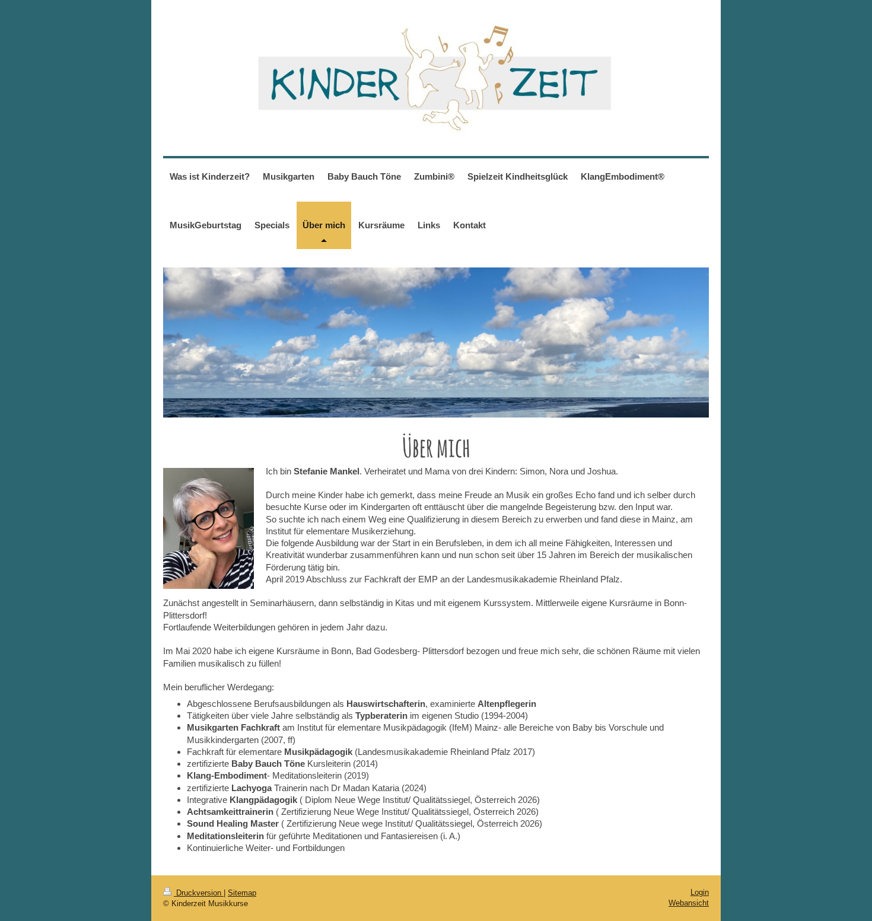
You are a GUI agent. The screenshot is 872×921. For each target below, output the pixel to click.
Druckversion (199, 892)
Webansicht (689, 902)
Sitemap (242, 892)
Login (699, 892)
